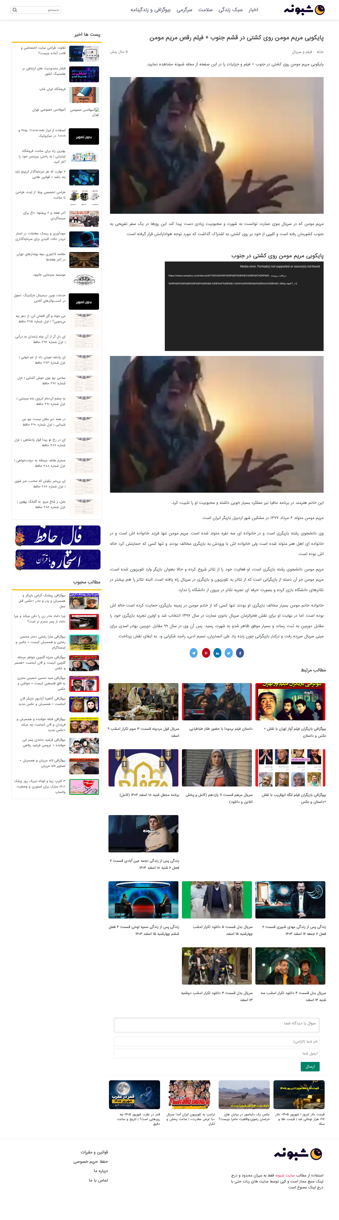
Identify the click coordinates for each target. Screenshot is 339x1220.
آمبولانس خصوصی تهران (49, 109)
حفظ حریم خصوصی (90, 1162)
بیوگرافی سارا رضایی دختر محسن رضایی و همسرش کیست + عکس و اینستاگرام (41, 642)
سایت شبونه (285, 1175)
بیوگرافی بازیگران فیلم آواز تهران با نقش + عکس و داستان (295, 732)
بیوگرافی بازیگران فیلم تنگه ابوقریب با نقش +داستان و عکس (294, 798)
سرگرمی (184, 10)
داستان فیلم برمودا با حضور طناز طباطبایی (221, 729)
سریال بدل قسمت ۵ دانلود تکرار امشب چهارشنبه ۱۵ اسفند (223, 930)
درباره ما (101, 1171)
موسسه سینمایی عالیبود (49, 274)
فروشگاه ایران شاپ (52, 89)
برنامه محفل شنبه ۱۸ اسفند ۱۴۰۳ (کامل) (149, 795)
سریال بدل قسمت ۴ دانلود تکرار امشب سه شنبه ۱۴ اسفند (293, 996)
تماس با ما (98, 1180)
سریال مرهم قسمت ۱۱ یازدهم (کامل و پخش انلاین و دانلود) (219, 798)
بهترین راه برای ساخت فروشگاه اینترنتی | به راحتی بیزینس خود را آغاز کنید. (42, 156)
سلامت (205, 10)
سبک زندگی (231, 10)
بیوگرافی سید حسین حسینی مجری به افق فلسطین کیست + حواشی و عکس (41, 683)
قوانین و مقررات (94, 1152)
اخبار (253, 10)
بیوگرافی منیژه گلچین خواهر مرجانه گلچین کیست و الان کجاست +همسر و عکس (40, 663)
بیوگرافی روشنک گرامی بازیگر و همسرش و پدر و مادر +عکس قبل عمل (42, 601)
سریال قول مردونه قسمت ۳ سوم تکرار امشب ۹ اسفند (143, 732)
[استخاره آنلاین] (58, 569)
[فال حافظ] (58, 545)
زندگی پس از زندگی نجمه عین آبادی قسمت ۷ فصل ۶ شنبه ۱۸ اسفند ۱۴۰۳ (144, 864)
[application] (244, 306)
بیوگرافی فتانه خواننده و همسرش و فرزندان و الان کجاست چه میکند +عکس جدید (41, 725)
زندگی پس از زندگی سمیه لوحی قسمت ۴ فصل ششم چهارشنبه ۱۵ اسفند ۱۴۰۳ (144, 930)
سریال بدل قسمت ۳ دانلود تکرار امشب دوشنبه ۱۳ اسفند (217, 996)
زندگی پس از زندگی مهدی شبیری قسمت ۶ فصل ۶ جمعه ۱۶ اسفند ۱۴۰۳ (294, 930)
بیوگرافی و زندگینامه (151, 10)
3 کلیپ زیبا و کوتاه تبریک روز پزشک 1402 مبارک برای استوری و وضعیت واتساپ (40, 786)
